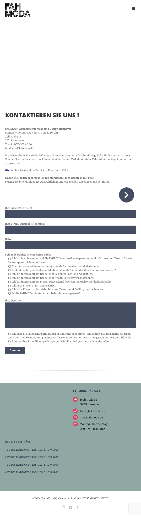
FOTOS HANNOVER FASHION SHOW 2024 (33, 464)
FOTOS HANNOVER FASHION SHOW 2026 (32, 449)
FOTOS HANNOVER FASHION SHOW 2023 (32, 472)
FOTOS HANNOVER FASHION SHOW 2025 (32, 457)
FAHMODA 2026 (42, 498)
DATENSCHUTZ (101, 498)
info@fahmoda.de (60, 498)
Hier (7, 170)
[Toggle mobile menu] (134, 8)
